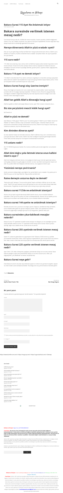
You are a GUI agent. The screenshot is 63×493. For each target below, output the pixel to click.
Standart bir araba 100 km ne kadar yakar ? (13, 396)
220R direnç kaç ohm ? (9, 367)
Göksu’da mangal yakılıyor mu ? (11, 400)
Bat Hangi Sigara (53, 282)
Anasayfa (6, 3)
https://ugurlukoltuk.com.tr (39, 354)
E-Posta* (6, 321)
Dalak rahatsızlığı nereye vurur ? (11, 385)
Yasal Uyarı (20, 3)
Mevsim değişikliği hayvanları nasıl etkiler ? (13, 378)
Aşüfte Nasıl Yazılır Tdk (11, 282)
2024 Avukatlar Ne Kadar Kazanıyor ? (12, 370)
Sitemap (49, 354)
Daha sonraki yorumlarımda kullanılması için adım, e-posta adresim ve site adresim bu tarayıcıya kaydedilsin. (29, 335)
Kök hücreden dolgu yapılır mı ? (11, 381)
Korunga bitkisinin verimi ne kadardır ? (12, 389)
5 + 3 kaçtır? (7, 339)
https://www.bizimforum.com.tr (9, 354)
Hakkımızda (27, 3)
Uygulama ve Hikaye (31, 13)
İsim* (5, 314)
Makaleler (11, 273)
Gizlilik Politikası (13, 3)
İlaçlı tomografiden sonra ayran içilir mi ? (13, 374)
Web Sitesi (6, 328)
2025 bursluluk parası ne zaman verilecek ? (13, 393)
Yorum (5, 297)
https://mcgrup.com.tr (24, 354)
